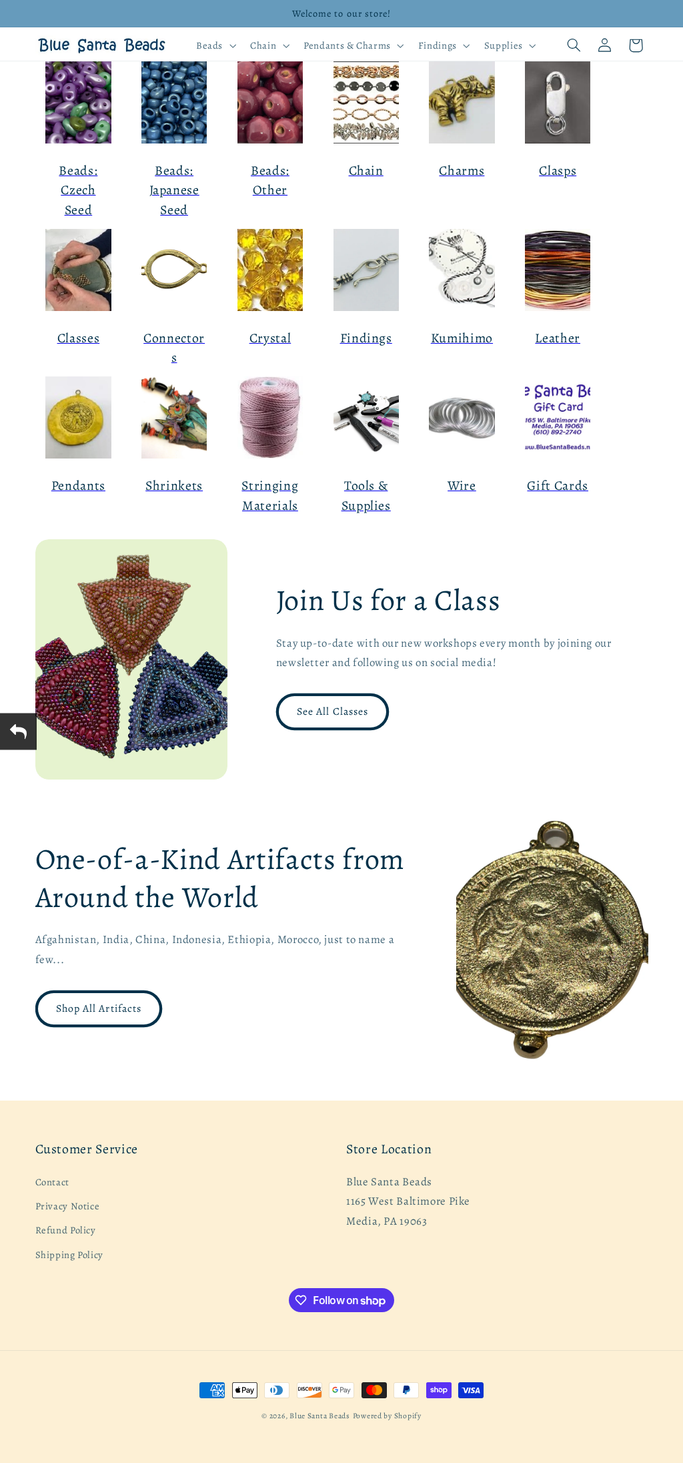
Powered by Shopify (387, 1415)
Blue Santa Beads (319, 1415)
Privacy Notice (67, 1206)
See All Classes (332, 711)
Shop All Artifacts (98, 1008)
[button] (214, 45)
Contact (52, 1182)
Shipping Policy (69, 1254)
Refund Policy (65, 1230)
